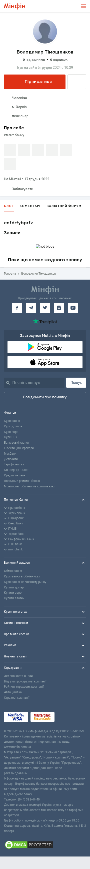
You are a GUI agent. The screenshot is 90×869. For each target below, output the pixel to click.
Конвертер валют (16, 470)
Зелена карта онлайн (19, 676)
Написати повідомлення (77, 82)
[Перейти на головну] (14, 6)
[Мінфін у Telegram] (31, 308)
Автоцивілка (13, 692)
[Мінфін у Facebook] (17, 308)
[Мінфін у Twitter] (45, 308)
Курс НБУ (10, 437)
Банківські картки (16, 442)
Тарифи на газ (14, 464)
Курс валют (12, 421)
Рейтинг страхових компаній (24, 686)
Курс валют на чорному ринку (25, 582)
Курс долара (13, 426)
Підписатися (38, 81)
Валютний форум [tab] (64, 206)
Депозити (11, 459)
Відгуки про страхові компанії (25, 681)
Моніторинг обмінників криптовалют (30, 486)
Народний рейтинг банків (22, 481)
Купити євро (13, 592)
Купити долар (14, 587)
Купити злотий (14, 598)
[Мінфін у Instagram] (59, 308)
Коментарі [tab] (30, 206)
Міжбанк (10, 453)
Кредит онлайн (15, 475)
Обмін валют (13, 571)
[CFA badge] (68, 717)
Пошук (76, 383)
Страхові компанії (16, 697)
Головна (10, 273)
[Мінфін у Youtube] (73, 308)
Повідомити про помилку (45, 397)
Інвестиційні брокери (19, 448)
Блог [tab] (9, 206)
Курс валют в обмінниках (22, 576)
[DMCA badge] (45, 845)
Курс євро (11, 432)
